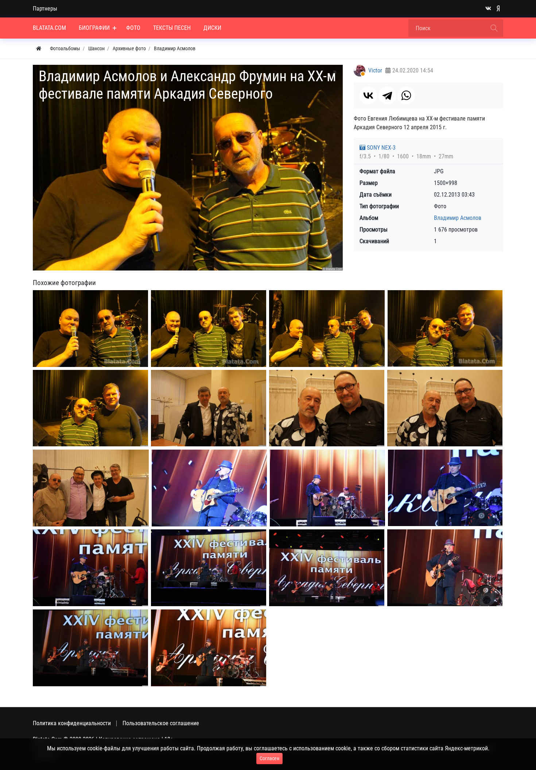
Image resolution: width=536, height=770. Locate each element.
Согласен (269, 758)
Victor (375, 70)
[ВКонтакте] (368, 95)
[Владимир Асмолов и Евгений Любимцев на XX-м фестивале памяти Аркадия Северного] (208, 408)
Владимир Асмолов (457, 217)
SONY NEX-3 (380, 147)
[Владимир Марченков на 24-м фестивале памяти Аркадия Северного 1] (209, 488)
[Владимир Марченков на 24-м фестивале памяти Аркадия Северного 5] (208, 567)
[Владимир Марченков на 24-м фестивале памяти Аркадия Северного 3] (445, 488)
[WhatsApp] (406, 95)
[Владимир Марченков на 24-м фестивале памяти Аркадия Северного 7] (444, 567)
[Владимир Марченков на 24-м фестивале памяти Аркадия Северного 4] (90, 567)
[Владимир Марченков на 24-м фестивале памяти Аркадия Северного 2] (327, 488)
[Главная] (38, 48)
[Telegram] (387, 95)
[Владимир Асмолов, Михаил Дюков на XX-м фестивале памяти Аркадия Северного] (90, 408)
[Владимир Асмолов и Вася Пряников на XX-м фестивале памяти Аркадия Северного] (326, 408)
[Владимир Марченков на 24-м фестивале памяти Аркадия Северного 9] (208, 647)
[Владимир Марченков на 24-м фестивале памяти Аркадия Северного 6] (326, 567)
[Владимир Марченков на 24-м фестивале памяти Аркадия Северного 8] (90, 647)
